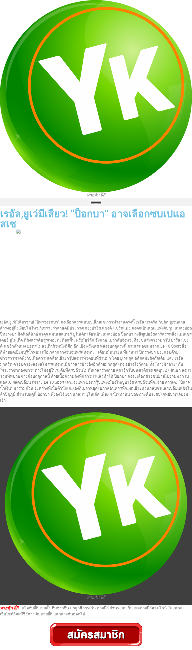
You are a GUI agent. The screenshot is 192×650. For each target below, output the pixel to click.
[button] (96, 202)
